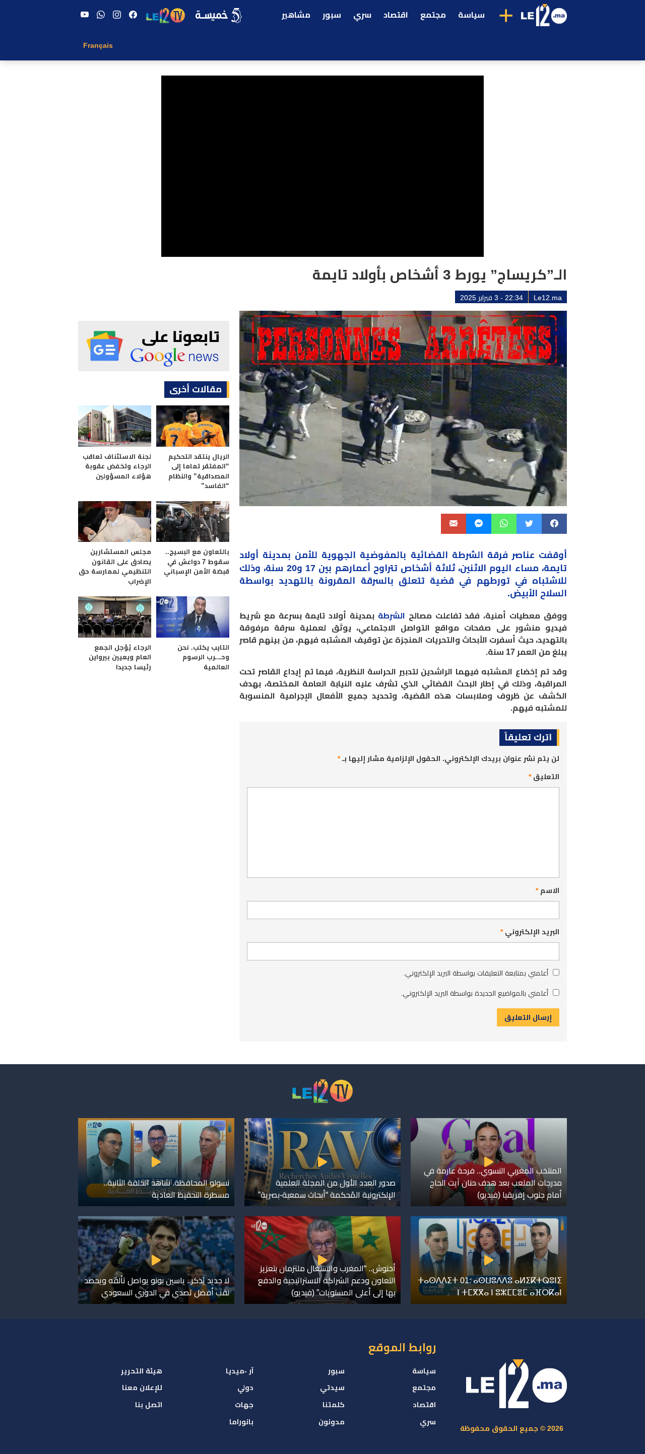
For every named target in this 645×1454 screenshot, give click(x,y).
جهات (244, 1405)
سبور (331, 15)
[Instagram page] (116, 15)
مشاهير (296, 15)
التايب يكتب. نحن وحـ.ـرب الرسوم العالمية (203, 657)
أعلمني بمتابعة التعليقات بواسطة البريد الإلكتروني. (475, 973)
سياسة (471, 15)
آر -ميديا (239, 1371)
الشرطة (391, 615)
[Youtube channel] (84, 15)
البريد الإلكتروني (529, 932)
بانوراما (241, 1422)
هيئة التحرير (141, 1371)
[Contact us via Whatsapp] (100, 15)
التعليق (544, 777)
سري (362, 15)
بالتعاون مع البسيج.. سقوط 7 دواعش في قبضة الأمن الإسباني (196, 561)
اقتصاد (395, 15)
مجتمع (433, 15)
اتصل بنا (148, 1405)
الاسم (547, 890)
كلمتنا (333, 1405)
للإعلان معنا (142, 1387)
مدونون (331, 1422)
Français (98, 45)
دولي (245, 1387)
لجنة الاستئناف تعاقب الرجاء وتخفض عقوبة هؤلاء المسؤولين (117, 466)
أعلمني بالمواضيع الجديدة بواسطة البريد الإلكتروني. (474, 993)
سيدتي (332, 1387)
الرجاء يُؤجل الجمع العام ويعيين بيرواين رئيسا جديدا (120, 657)
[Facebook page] (133, 15)
